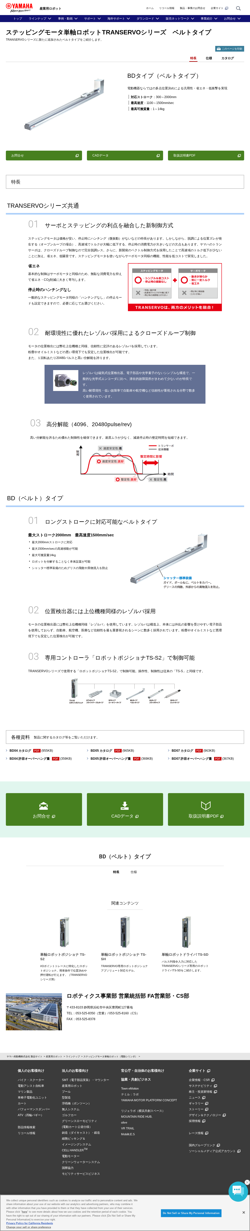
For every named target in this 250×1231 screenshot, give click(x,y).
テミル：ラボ (130, 1094)
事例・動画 (65, 18)
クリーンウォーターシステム (81, 1162)
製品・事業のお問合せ (192, 8)
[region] (125, 1213)
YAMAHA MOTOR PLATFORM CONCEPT (149, 1100)
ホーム (150, 8)
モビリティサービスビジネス (81, 1173)
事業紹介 (206, 18)
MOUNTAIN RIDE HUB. (136, 1116)
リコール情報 (166, 8)
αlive (124, 1122)
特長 (193, 58)
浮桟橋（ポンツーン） (76, 1103)
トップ (17, 18)
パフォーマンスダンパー (34, 1109)
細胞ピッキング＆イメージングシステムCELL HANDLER (76, 1144)
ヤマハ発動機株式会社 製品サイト (24, 1056)
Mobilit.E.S (128, 1134)
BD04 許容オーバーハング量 (41, 758)
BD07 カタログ (193, 750)
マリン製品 (25, 1091)
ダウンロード (145, 18)
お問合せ (230, 18)
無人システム (70, 1109)
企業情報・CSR (199, 1080)
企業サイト (217, 8)
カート (22, 1103)
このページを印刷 (232, 48)
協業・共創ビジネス (136, 1079)
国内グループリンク (202, 1145)
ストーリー (196, 1109)
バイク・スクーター (31, 1080)
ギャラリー (196, 1103)
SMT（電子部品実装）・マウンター (85, 1080)
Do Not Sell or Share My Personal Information (191, 1213)
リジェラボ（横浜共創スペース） (143, 1110)
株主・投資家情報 (200, 1091)
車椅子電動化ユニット (32, 1097)
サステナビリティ (200, 1085)
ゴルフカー (69, 1115)
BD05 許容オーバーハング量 (122, 758)
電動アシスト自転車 (31, 1085)
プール (66, 1091)
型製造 (66, 1097)
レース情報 (196, 1133)
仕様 (209, 58)
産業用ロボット (54, 1056)
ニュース (195, 1097)
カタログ (227, 58)
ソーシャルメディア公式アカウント (212, 1151)
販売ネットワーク (177, 18)
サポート (90, 18)
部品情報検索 (26, 1127)
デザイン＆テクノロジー (205, 1115)
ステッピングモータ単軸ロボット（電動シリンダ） (110, 1056)
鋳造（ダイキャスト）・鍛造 (81, 1132)
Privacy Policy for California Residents (29, 1223)
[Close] (243, 1212)
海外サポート (116, 18)
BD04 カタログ (31, 750)
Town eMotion (130, 1088)
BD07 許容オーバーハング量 (203, 758)
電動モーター (70, 1156)
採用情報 (195, 1121)
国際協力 (68, 1167)
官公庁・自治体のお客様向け (142, 1071)
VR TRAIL (127, 1128)
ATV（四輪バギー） (31, 1115)
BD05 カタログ (112, 750)
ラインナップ (37, 18)
